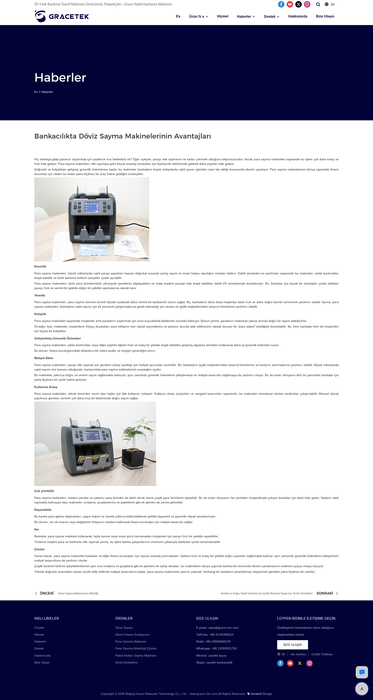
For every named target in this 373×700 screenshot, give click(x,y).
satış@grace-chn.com (224, 627)
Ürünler (39, 627)
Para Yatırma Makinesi (130, 641)
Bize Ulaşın (325, 16)
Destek (269, 16)
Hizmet (222, 16)
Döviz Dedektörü (126, 662)
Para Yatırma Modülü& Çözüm (136, 648)
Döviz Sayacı (124, 627)
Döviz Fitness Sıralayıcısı (132, 634)
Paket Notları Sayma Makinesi (135, 655)
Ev (178, 16)
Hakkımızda (297, 16)
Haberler (244, 16)
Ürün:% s (196, 16)
